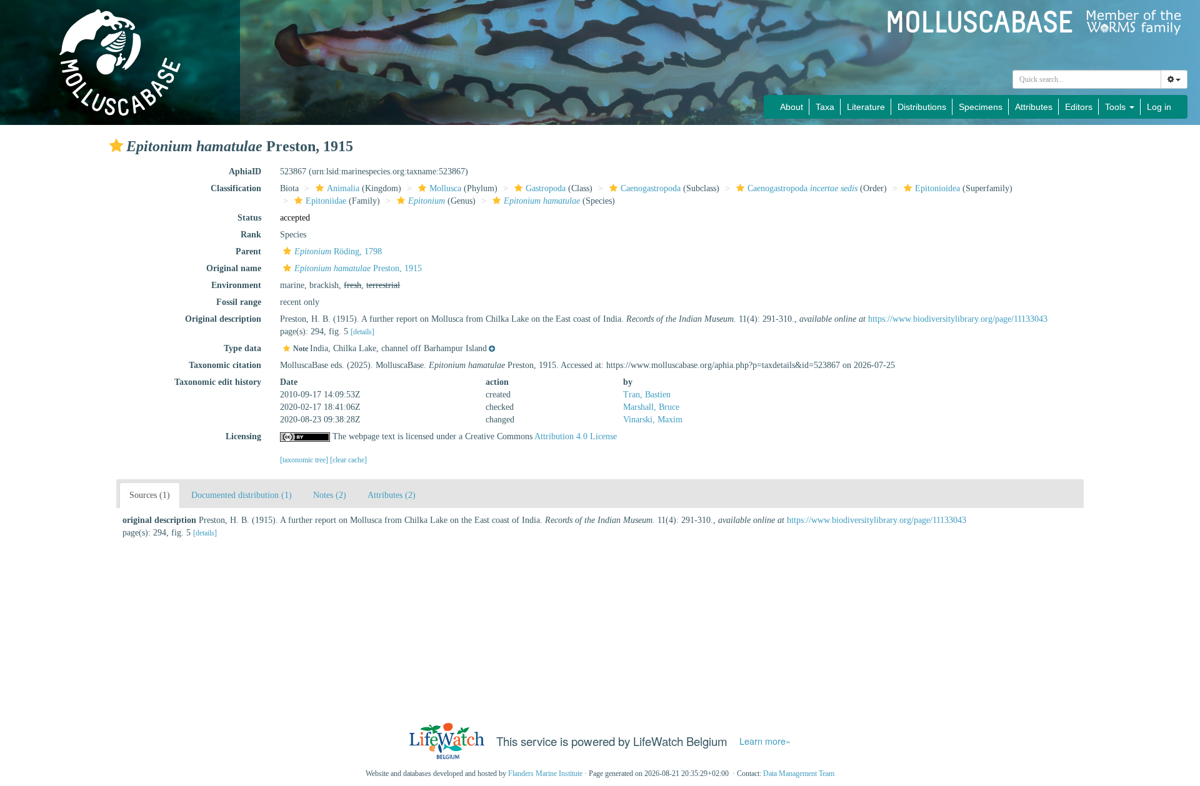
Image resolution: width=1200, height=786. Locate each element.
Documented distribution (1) (241, 495)
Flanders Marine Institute (545, 773)
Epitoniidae (326, 201)
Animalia (343, 188)
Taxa (825, 107)
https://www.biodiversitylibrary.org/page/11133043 (958, 319)
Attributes (1033, 107)
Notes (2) (329, 495)
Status (249, 217)
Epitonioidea (937, 188)
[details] (362, 331)
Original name (233, 268)
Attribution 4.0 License (575, 436)
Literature (866, 107)
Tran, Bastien (647, 394)
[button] (116, 145)
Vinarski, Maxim (652, 419)
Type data (242, 348)
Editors (1078, 107)
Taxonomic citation (225, 365)
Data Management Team (798, 773)
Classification (236, 188)
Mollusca (445, 188)
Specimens (980, 107)
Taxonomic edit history (217, 382)
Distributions (922, 107)
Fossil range (238, 302)
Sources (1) (149, 495)
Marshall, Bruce (651, 407)
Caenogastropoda (651, 188)
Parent (248, 251)
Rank (251, 234)
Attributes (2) (392, 495)
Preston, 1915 (358, 268)
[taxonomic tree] (305, 459)
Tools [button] (1116, 107)
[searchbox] (1087, 79)
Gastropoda (546, 188)
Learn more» (765, 741)
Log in (1159, 107)
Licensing (243, 436)
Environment (236, 285)
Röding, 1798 (338, 251)
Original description (223, 319)
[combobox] (1086, 79)
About (791, 107)
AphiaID (245, 171)
